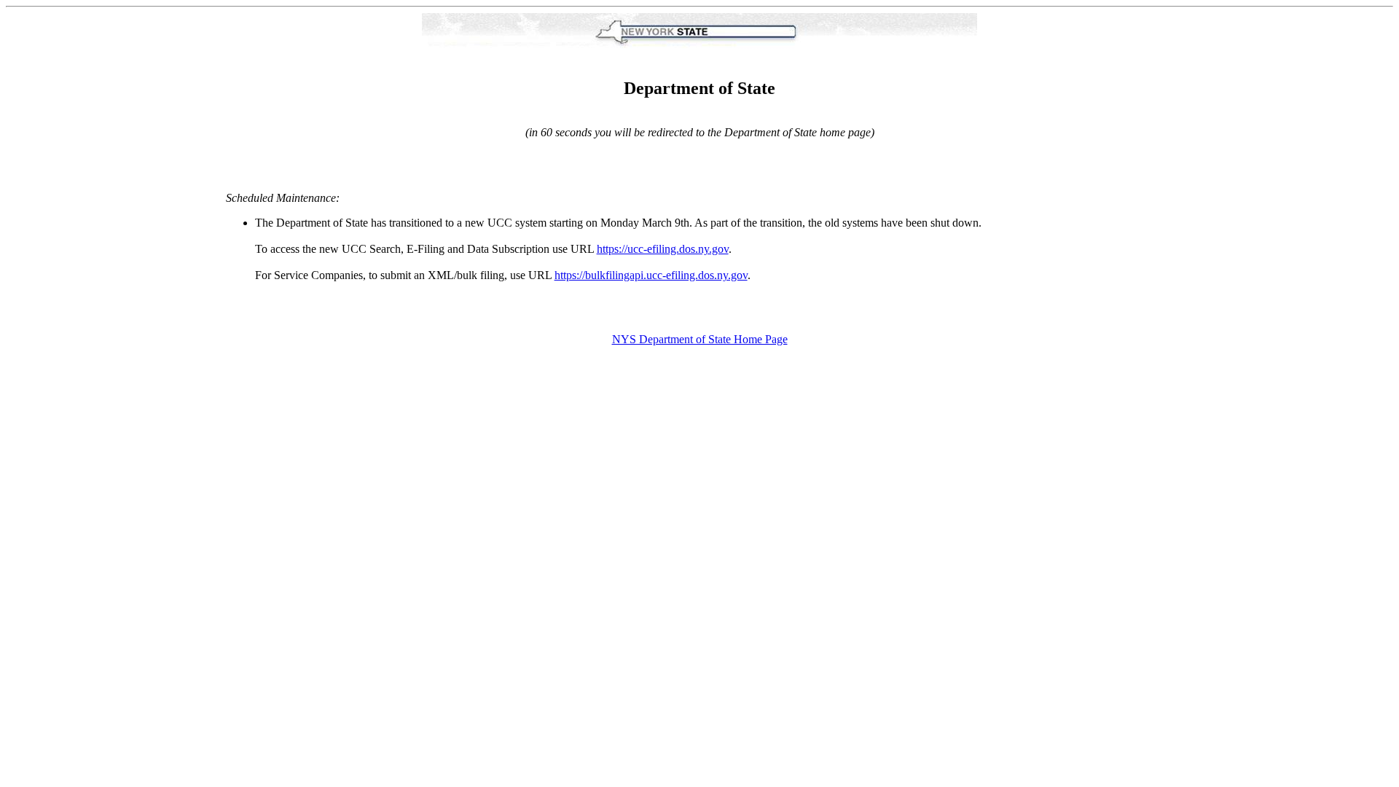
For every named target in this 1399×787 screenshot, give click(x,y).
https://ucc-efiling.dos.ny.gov (663, 249)
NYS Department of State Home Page (700, 339)
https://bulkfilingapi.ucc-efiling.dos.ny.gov (651, 275)
